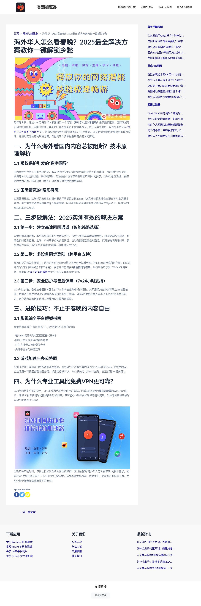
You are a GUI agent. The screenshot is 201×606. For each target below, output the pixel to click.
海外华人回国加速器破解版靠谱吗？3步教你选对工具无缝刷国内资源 (166, 124)
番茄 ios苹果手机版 (16, 551)
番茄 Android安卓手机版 (19, 556)
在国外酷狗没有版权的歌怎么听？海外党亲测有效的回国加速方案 (166, 58)
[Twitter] (22, 494)
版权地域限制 (184, 7)
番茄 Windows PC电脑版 (19, 542)
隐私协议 (77, 546)
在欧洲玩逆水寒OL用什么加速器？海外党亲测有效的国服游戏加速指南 (166, 74)
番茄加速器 (47, 7)
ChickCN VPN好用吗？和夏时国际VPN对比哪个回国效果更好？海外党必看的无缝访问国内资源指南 (166, 113)
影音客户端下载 (127, 7)
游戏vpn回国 (165, 7)
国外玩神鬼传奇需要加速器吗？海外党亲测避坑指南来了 (166, 97)
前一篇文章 (27, 512)
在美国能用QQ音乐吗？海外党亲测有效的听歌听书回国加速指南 (166, 35)
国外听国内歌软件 (40, 272)
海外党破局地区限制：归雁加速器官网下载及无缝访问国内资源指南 (166, 119)
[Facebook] (16, 494)
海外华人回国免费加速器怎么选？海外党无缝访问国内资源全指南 (166, 136)
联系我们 (77, 556)
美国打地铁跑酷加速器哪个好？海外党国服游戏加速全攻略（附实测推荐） (166, 91)
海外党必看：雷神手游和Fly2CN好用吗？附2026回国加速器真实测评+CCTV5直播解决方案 (166, 130)
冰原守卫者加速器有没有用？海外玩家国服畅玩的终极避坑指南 (166, 85)
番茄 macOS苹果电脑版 (19, 546)
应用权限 (77, 551)
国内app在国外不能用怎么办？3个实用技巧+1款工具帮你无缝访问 (166, 52)
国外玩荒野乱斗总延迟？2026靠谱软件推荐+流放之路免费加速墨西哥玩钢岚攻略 (166, 80)
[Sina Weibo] (27, 494)
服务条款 (77, 542)
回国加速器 (147, 7)
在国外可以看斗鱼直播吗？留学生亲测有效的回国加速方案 (166, 41)
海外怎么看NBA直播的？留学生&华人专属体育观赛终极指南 (166, 47)
